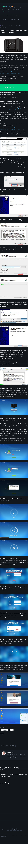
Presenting (5, 19)
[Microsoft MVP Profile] (21, 829)
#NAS (7, 745)
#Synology (12, 745)
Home (4, 16)
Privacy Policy (15, 19)
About (8, 16)
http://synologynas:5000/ (14, 109)
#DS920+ (2, 745)
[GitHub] (14, 829)
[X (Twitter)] (11, 829)
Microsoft (14, 16)
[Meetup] (18, 829)
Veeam (21, 16)
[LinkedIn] (8, 829)
